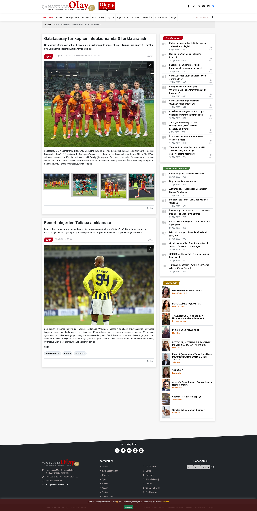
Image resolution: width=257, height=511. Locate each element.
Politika (85, 17)
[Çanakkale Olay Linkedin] (141, 450)
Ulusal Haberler (152, 488)
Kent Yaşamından (72, 17)
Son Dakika (48, 17)
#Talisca (67, 353)
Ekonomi (149, 475)
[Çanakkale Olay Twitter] (117, 450)
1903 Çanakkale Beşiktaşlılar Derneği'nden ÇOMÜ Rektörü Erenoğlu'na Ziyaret (183, 125)
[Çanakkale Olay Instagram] (135, 450)
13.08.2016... (178, 371)
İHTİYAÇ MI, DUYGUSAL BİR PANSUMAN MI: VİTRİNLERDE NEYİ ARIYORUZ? (191, 345)
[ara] (212, 467)
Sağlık (105, 492)
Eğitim (148, 471)
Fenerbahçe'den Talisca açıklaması (186, 173)
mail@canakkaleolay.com (57, 484)
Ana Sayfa (47, 24)
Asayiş (101, 17)
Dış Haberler (151, 492)
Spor (94, 17)
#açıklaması (80, 353)
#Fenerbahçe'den (52, 353)
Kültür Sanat (151, 466)
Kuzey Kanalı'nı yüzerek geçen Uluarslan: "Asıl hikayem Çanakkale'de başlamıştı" (187, 89)
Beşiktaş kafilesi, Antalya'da (182, 181)
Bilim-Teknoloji (152, 479)
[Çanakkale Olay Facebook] (123, 450)
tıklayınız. (165, 502)
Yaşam (105, 488)
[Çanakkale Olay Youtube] (129, 450)
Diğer (109, 17)
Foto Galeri (135, 17)
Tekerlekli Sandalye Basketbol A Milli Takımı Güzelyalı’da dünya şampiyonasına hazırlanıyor (187, 150)
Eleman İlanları (161, 17)
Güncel (59, 17)
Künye (173, 17)
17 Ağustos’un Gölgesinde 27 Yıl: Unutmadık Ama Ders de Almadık (188, 318)
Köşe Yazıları (122, 17)
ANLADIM (128, 507)
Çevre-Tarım (108, 496)
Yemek (148, 483)
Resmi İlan (147, 17)
